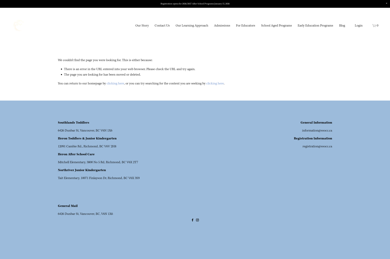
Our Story (142, 25)
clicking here (115, 83)
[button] (386, 3)
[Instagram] (197, 220)
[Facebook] (192, 220)
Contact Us (162, 25)
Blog (342, 25)
